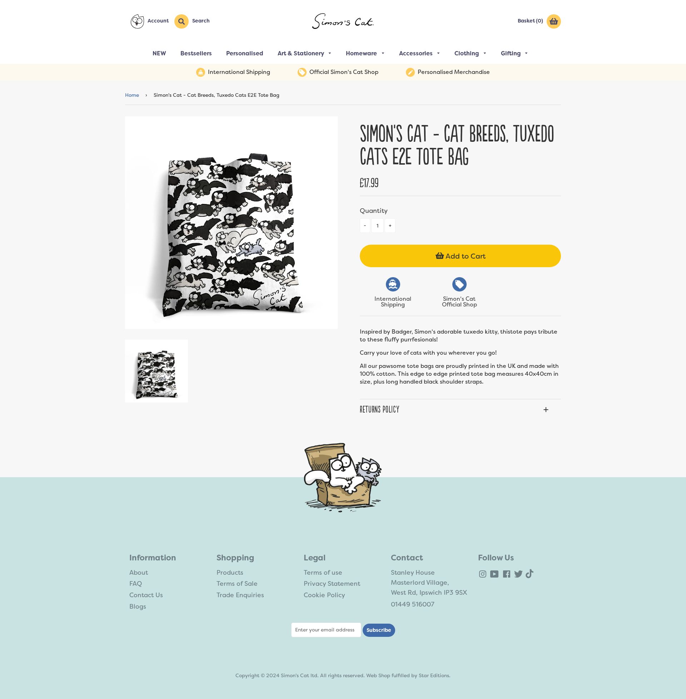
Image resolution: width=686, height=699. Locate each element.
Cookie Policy (324, 595)
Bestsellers (196, 53)
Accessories (416, 53)
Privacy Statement (332, 583)
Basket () (530, 21)
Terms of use (323, 572)
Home (132, 95)
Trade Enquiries (240, 595)
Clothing (467, 53)
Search (201, 21)
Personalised (244, 53)
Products (230, 572)
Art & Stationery (301, 53)
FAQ (135, 583)
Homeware (362, 53)
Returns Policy (379, 409)
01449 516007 (412, 604)
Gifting (511, 53)
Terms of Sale (237, 583)
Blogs (137, 606)
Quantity (374, 211)
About (138, 572)
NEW (159, 53)
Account (158, 21)
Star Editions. (435, 675)
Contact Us (146, 595)
